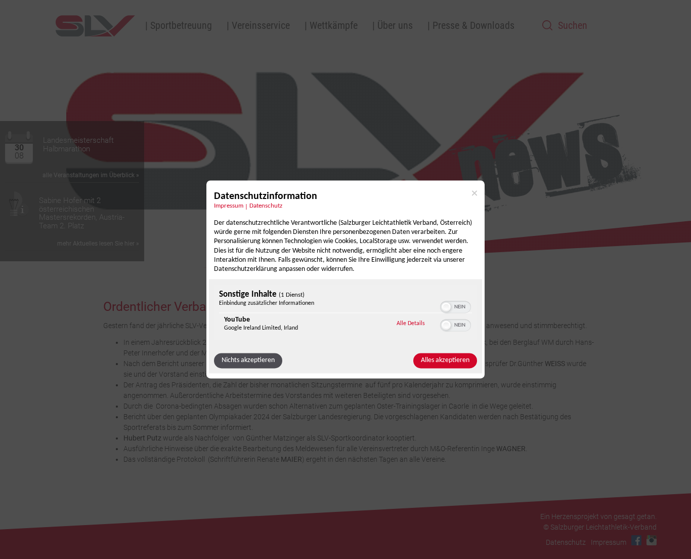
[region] (345, 314)
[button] (446, 307)
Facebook (636, 540)
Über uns (395, 25)
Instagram (651, 540)
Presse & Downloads (473, 25)
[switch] (455, 306)
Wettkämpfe (334, 25)
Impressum (228, 206)
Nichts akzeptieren (248, 361)
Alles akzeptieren (445, 361)
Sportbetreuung (181, 25)
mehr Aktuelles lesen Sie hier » (98, 243)
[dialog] (345, 279)
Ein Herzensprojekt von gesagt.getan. (598, 516)
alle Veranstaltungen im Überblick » (90, 175)
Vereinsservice (261, 25)
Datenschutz (265, 206)
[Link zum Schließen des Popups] (474, 192)
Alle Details (411, 324)
